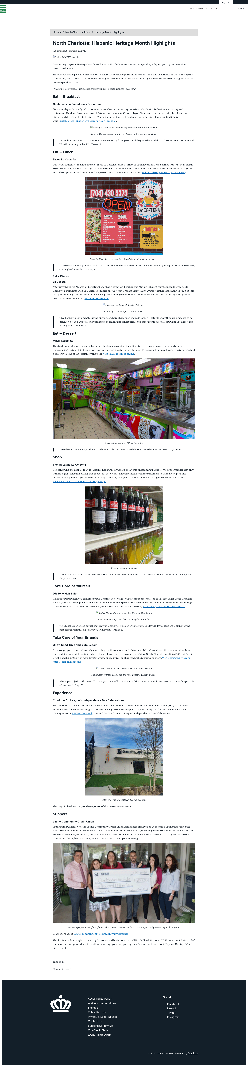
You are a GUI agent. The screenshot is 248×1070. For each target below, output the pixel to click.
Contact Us (95, 1021)
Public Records (97, 1012)
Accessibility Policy (99, 998)
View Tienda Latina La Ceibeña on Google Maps (79, 481)
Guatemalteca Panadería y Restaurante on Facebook (87, 121)
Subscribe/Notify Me (100, 1026)
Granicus (193, 1053)
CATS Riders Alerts (99, 1035)
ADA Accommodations (102, 1003)
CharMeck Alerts (98, 1030)
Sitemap (93, 1008)
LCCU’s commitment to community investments (101, 934)
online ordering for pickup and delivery (164, 172)
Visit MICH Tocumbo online (118, 354)
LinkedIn (172, 1008)
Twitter (171, 1013)
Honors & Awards (62, 969)
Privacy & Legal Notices (102, 1017)
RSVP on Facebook (82, 713)
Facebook (173, 1004)
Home (57, 32)
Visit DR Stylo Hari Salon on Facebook (164, 606)
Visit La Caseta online (96, 298)
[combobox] (226, 2)
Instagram (173, 1017)
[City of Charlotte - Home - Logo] (33, 12)
